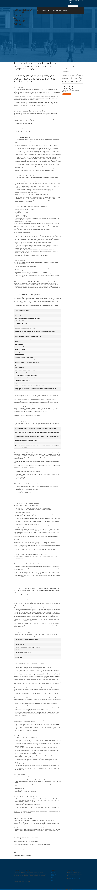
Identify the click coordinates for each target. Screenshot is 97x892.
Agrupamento (44, 10)
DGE (52, 877)
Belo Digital (80, 889)
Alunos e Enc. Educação (53, 10)
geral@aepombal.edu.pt (75, 878)
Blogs (61, 10)
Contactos (66, 10)
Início (38, 10)
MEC (52, 880)
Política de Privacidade (19, 889)
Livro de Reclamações (28, 889)
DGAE (52, 876)
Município (53, 872)
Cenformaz (53, 874)
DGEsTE (53, 879)
